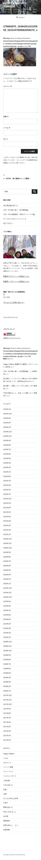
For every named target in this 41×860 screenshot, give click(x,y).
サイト (5, 139)
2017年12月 (7, 695)
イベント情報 (8, 767)
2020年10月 (7, 548)
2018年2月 (7, 686)
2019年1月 (7, 637)
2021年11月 (7, 499)
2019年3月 (7, 628)
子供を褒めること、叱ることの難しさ (17, 393)
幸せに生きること (9, 812)
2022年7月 (7, 481)
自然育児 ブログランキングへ (12, 338)
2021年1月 (7, 534)
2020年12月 (7, 539)
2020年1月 (7, 584)
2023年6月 (7, 454)
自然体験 (6, 830)
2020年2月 (7, 579)
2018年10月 (7, 651)
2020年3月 (7, 575)
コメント (7, 86)
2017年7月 (7, 718)
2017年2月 (7, 740)
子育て (5, 803)
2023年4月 (7, 463)
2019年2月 (7, 633)
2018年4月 (7, 677)
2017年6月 (7, 722)
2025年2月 (7, 409)
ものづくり (7, 762)
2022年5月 (7, 485)
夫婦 (5, 794)
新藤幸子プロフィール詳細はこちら (16, 276)
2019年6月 (7, 615)
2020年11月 (7, 543)
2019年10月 (7, 597)
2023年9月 (7, 440)
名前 (6, 116)
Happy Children (8, 754)
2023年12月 (7, 432)
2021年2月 (7, 530)
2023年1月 (7, 472)
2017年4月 (7, 731)
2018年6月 (7, 668)
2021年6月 (7, 512)
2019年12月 (7, 588)
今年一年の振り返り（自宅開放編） (16, 210)
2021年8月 (7, 508)
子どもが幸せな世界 (10, 798)
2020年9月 (7, 552)
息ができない (8, 223)
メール (6, 128)
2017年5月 (7, 727)
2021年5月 (7, 517)
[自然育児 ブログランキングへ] (9, 335)
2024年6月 (7, 418)
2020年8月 (7, 557)
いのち (5, 758)
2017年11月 (7, 700)
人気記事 (6, 780)
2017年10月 (7, 704)
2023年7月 (7, 449)
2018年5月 (7, 673)
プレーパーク (8, 771)
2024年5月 (7, 423)
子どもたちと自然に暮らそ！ (14, 302)
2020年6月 (7, 566)
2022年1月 (7, 494)
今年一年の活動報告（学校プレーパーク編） (19, 214)
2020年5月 (7, 570)
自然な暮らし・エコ (10, 825)
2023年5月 (7, 458)
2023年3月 (7, 467)
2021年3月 (7, 525)
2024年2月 (7, 427)
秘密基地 (6, 821)
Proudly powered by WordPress (14, 855)
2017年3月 (7, 735)
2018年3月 (7, 682)
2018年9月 (7, 655)
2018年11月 (7, 646)
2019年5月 (7, 619)
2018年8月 (7, 659)
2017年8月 (7, 713)
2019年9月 (7, 601)
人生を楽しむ (8, 785)
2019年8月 (7, 606)
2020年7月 (7, 561)
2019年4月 (7, 624)
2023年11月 (7, 436)
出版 (5, 789)
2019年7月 (7, 610)
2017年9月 (7, 709)
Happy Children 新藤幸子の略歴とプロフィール (20, 364)
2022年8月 (7, 476)
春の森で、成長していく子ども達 (15, 386)
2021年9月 (7, 503)
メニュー (22, 17)
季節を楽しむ (8, 807)
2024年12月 (7, 414)
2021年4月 (7, 521)
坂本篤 (7, 367)
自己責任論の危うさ (10, 205)
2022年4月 (7, 490)
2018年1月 (7, 691)
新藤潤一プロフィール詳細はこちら (16, 281)
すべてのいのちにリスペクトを (14, 219)
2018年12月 (7, 642)
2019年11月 (7, 592)
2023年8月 (7, 445)
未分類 (5, 816)
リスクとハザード (9, 776)
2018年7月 (7, 664)
